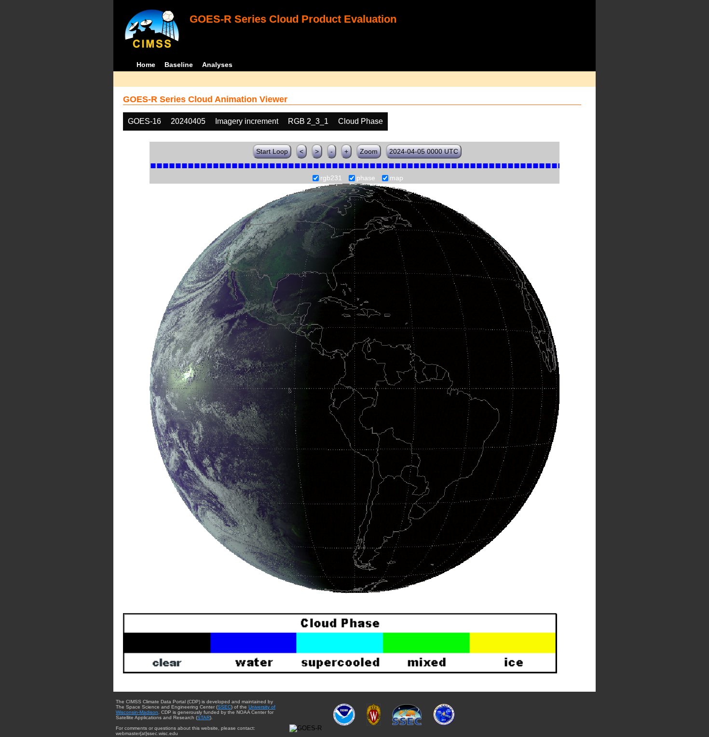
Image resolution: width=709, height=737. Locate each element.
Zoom (369, 151)
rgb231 (331, 178)
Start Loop (272, 151)
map (396, 178)
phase (365, 178)
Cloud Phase (360, 121)
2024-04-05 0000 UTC (423, 151)
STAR (203, 717)
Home (145, 64)
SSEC (224, 707)
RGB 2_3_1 (308, 121)
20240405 (188, 121)
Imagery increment (246, 121)
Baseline (178, 64)
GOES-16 (144, 121)
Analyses (217, 64)
